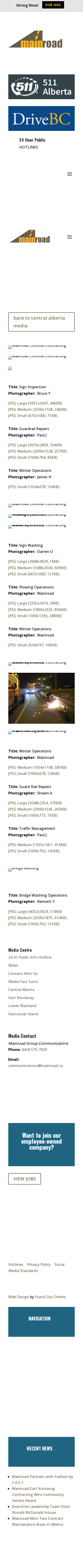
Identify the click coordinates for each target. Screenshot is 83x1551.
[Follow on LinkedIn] (33, 65)
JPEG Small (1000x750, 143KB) (33, 850)
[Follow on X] (22, 65)
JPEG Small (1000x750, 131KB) (33, 923)
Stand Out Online (50, 1296)
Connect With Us (23, 973)
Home (41, 1346)
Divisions (41, 1372)
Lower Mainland (22, 1005)
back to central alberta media (39, 322)
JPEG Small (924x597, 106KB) (32, 644)
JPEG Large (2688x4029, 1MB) (33, 561)
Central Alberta (21, 989)
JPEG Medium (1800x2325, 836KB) (37, 609)
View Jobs (53, 5)
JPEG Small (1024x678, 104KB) (33, 486)
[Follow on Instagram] (12, 65)
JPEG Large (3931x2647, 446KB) (35, 403)
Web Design (18, 1296)
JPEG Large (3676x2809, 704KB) (35, 445)
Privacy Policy (38, 1264)
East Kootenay (21, 997)
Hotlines (15, 1264)
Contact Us (41, 1412)
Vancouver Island (23, 1013)
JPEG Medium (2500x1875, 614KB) (37, 917)
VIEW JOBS (24, 1179)
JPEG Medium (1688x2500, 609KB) (37, 567)
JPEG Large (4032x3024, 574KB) (35, 911)
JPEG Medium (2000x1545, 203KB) (37, 809)
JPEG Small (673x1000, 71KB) (32, 415)
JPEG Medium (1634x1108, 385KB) (37, 767)
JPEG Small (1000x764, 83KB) (32, 457)
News (13, 965)
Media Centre (41, 1399)
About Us (41, 1359)
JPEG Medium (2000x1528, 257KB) (37, 451)
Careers (41, 1386)
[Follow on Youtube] (43, 65)
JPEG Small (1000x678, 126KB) (33, 773)
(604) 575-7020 (35, 1049)
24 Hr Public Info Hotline (29, 957)
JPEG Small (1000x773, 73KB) (32, 815)
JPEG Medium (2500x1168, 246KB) (37, 409)
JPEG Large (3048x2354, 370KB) (35, 802)
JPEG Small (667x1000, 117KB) (33, 574)
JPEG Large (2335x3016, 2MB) (33, 603)
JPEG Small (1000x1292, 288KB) (35, 615)
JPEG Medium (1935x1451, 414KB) (37, 844)
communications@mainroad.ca (35, 1065)
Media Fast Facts (23, 981)
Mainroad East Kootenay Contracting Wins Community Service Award (38, 1494)
